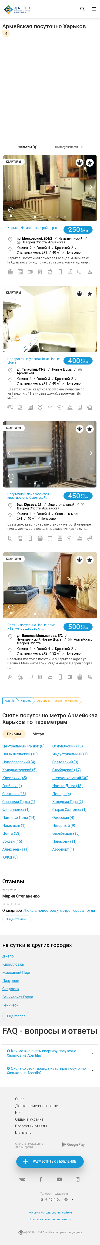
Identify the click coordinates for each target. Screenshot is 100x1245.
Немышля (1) (13, 825)
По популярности (66, 147)
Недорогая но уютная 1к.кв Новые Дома (33, 360)
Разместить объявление (54, 1161)
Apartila (10, 700)
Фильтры (24, 147)
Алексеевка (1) (15, 849)
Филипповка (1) (16, 809)
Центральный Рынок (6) (23, 746)
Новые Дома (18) (67, 786)
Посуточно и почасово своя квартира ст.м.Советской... (28, 495)
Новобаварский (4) (18, 762)
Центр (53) (11, 833)
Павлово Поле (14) (18, 817)
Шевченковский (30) (70, 778)
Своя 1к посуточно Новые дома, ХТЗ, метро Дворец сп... (31, 626)
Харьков (25, 700)
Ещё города (16, 1016)
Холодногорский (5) (19, 770)
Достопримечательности (36, 1106)
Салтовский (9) (65, 762)
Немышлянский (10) (20, 754)
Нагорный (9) (63, 825)
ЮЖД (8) (10, 857)
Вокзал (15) (12, 841)
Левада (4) (61, 794)
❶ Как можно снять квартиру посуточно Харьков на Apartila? (41, 1053)
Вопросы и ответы (31, 1126)
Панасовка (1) (64, 841)
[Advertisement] (50, 89)
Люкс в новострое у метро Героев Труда (59, 910)
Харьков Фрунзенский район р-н (32, 228)
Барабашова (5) (66, 833)
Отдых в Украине (29, 1119)
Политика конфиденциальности (50, 1219)
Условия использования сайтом (50, 1212)
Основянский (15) (67, 746)
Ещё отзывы (16, 919)
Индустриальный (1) (70, 754)
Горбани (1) (12, 786)
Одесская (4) (63, 817)
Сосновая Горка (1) (18, 802)
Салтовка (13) (14, 794)
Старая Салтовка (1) (69, 809)
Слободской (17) (66, 770)
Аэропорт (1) (63, 849)
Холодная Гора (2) (67, 802)
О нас (20, 1099)
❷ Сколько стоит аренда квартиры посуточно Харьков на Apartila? (46, 1070)
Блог (19, 1112)
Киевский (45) (14, 778)
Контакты (23, 1133)
